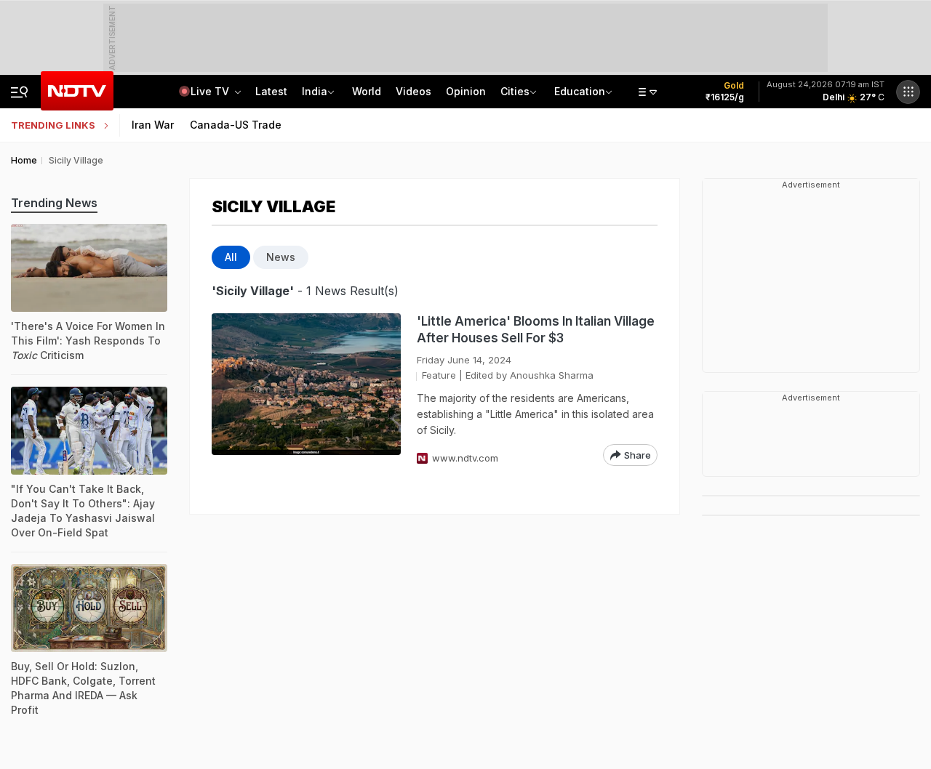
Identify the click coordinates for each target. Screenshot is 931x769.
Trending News (54, 203)
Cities (515, 91)
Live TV (211, 91)
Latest (271, 91)
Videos (413, 91)
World (366, 91)
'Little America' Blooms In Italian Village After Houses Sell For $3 (536, 329)
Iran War (153, 124)
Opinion (466, 91)
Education (579, 91)
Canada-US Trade (235, 124)
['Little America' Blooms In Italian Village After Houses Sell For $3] (306, 389)
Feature (439, 375)
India (314, 91)
